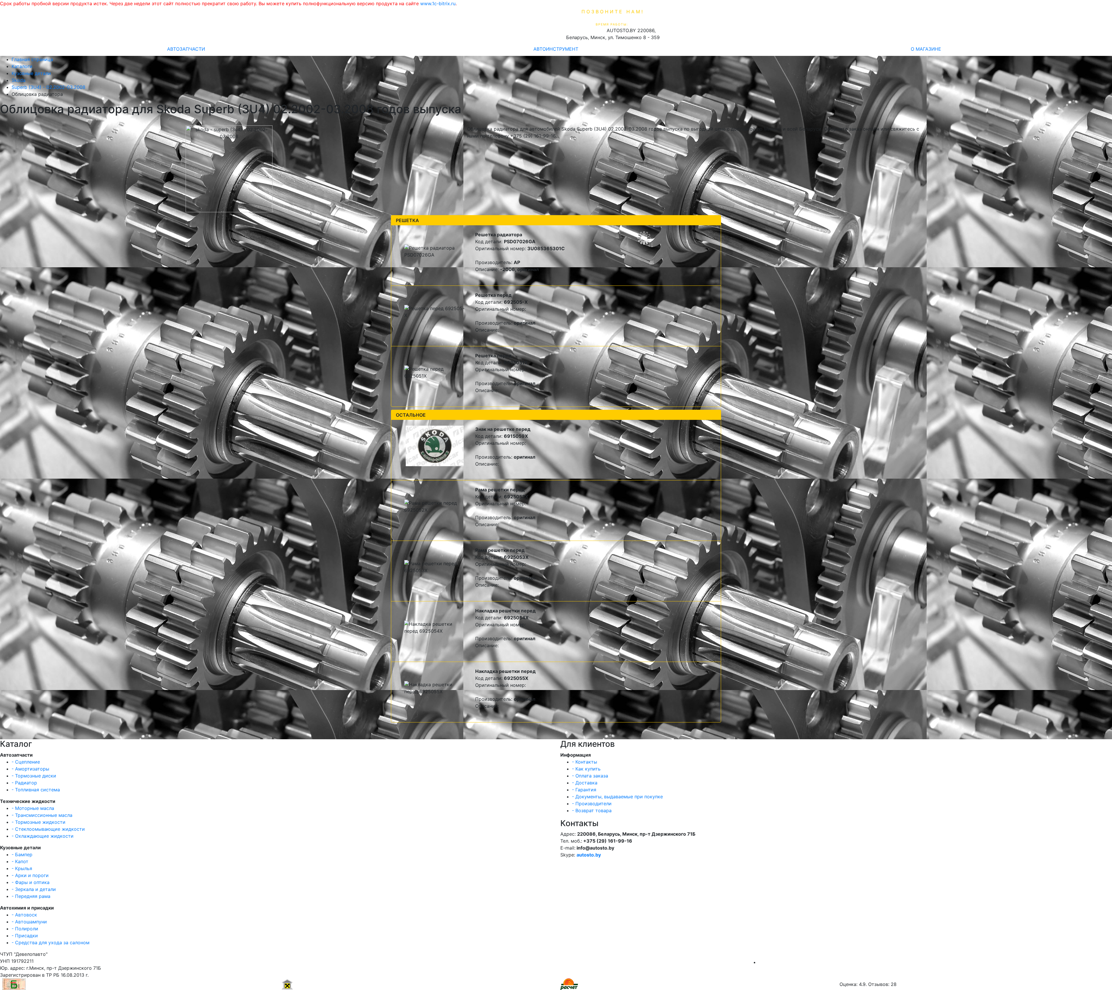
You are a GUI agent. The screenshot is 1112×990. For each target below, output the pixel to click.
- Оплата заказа (590, 776)
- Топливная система (36, 790)
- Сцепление (26, 762)
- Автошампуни (29, 922)
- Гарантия (584, 790)
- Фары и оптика (31, 882)
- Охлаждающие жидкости (43, 836)
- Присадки (25, 935)
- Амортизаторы (30, 769)
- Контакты (584, 762)
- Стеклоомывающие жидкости (48, 829)
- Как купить (586, 769)
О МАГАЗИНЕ (926, 49)
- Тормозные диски (34, 776)
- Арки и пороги (30, 875)
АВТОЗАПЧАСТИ (186, 49)
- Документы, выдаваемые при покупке (617, 796)
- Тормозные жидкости (38, 822)
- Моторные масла (33, 808)
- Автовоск (24, 915)
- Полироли (25, 929)
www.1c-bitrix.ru (438, 3)
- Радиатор (24, 783)
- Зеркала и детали (34, 889)
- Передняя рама (31, 896)
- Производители (592, 803)
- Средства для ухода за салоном (50, 942)
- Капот (20, 861)
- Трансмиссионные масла (42, 815)
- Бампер (22, 854)
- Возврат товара (592, 810)
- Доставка (584, 783)
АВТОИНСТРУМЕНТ (555, 49)
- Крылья (22, 868)
